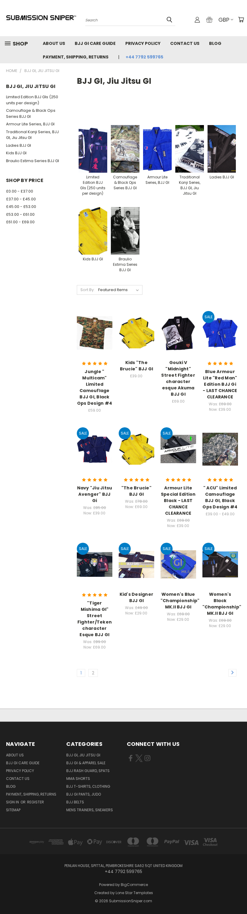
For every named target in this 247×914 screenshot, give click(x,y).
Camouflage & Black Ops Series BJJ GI (30, 113)
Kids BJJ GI (16, 153)
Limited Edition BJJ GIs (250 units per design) (32, 100)
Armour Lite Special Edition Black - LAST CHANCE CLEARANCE (178, 500)
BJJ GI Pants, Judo (83, 794)
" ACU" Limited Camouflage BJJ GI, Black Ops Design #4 (219, 497)
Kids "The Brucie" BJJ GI (136, 366)
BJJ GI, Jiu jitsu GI (83, 755)
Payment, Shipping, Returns (75, 57)
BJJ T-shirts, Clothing (88, 786)
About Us (54, 43)
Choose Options (95, 343)
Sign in (13, 802)
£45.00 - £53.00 (21, 206)
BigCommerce (134, 884)
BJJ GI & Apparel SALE (85, 762)
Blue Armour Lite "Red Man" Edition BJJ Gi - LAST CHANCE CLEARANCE (220, 384)
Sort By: (87, 290)
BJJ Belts (75, 802)
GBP (223, 20)
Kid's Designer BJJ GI (137, 597)
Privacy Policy (143, 43)
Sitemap (13, 809)
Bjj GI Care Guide (95, 43)
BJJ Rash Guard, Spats (88, 770)
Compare (93, 330)
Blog (215, 43)
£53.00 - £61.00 (20, 214)
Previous (237, 895)
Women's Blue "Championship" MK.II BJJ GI (180, 600)
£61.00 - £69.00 (20, 222)
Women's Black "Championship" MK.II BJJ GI (222, 603)
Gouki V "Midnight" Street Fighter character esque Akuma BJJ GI (178, 378)
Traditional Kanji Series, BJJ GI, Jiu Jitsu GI (32, 135)
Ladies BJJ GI (18, 145)
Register (35, 802)
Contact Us (184, 43)
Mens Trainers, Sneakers (89, 809)
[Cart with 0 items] (241, 20)
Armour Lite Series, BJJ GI (30, 124)
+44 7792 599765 (144, 57)
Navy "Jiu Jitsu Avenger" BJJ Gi (94, 494)
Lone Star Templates (134, 892)
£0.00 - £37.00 (19, 191)
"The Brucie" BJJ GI (136, 491)
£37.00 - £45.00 (21, 199)
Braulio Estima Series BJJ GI (32, 161)
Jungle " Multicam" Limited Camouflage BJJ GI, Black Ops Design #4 (94, 387)
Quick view (94, 318)
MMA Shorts (78, 778)
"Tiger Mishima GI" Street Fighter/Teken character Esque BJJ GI (94, 619)
